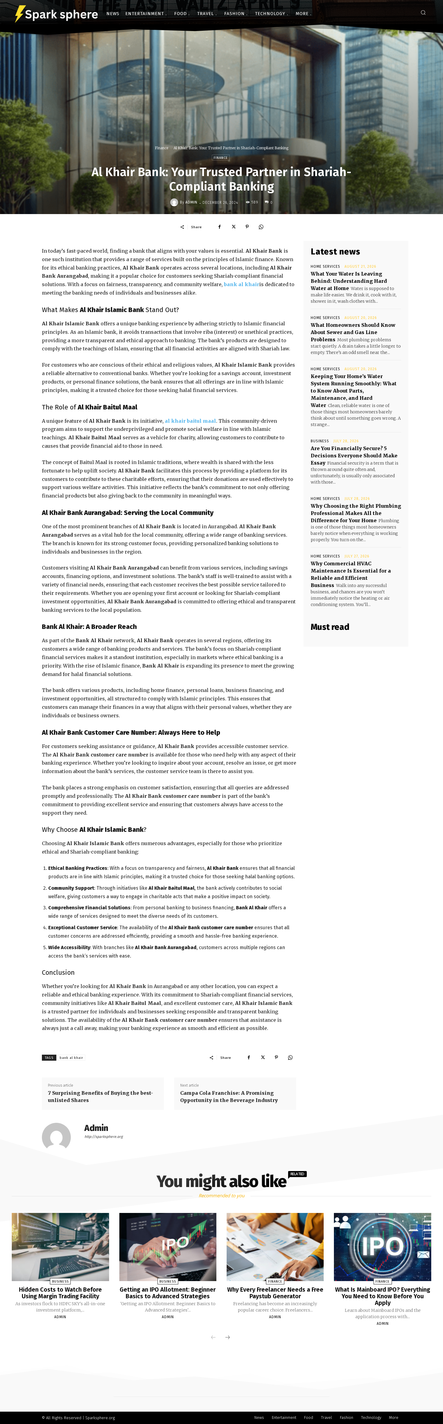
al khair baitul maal (190, 421)
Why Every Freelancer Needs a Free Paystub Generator (275, 1293)
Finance (161, 148)
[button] (423, 12)
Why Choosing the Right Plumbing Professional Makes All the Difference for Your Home (356, 513)
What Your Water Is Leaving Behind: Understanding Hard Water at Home (349, 281)
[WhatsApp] (261, 227)
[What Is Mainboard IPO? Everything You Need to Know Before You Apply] (382, 1247)
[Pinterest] (247, 227)
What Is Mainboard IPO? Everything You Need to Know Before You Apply (382, 1296)
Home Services (325, 266)
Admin (191, 202)
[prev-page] (213, 1337)
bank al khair (241, 284)
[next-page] (228, 1337)
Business (320, 441)
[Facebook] (219, 227)
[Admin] (175, 202)
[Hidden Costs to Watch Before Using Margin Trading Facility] (60, 1247)
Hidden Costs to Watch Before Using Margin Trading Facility (60, 1293)
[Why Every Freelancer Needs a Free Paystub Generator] (275, 1247)
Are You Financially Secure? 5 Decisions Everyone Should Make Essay (354, 455)
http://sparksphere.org (103, 1137)
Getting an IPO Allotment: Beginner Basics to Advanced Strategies (168, 1293)
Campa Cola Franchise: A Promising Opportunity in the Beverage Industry (229, 1096)
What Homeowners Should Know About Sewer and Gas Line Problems (353, 332)
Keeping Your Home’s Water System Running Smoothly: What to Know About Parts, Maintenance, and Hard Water (354, 390)
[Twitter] (233, 227)
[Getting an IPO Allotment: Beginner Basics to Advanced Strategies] (167, 1247)
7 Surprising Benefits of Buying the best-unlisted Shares (100, 1096)
